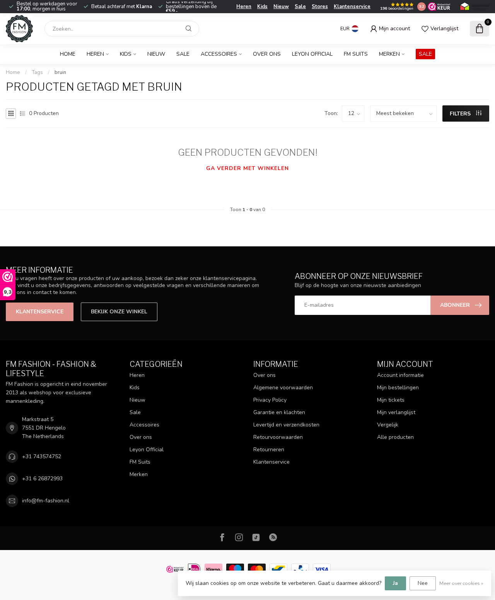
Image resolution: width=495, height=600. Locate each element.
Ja (395, 583)
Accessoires (219, 54)
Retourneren (268, 449)
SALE (425, 54)
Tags (37, 72)
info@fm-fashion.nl (45, 500)
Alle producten (395, 437)
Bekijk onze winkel (119, 311)
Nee (423, 583)
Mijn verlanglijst (396, 412)
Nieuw (281, 6)
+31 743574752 (41, 456)
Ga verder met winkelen (247, 168)
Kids (262, 6)
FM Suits (356, 54)
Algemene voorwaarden (283, 387)
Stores (320, 6)
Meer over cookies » (461, 583)
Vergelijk (387, 424)
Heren (243, 6)
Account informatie (400, 375)
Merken (389, 54)
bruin (60, 72)
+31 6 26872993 (42, 478)
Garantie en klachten (279, 412)
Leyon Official (312, 54)
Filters (461, 113)
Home (67, 54)
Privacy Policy (270, 400)
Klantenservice (352, 6)
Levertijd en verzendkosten (286, 424)
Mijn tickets (391, 400)
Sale (300, 6)
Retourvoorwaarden (278, 437)
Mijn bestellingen (398, 387)
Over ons (267, 54)
